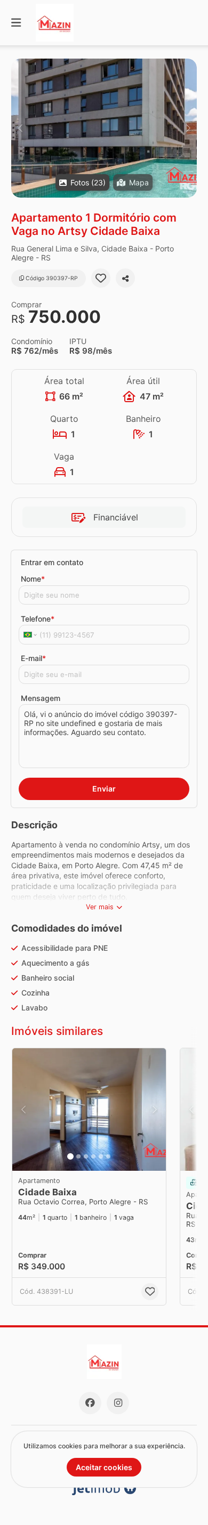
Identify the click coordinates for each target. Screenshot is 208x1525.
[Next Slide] (188, 128)
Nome (33, 578)
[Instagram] (118, 1403)
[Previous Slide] (20, 128)
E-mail (33, 658)
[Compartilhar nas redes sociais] (125, 278)
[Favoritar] (100, 278)
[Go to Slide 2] (78, 1156)
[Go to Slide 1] (70, 1156)
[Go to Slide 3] (86, 1156)
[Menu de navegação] (16, 22)
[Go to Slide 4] (93, 1156)
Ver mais (100, 907)
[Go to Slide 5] (101, 1156)
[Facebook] (90, 1403)
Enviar (104, 788)
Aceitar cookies (104, 1467)
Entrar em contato (52, 562)
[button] (104, 128)
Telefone (37, 618)
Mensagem (40, 698)
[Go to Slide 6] (108, 1156)
